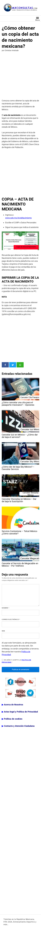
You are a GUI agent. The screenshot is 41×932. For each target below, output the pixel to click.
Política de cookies (13, 719)
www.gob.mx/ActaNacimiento (18, 218)
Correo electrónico (11, 619)
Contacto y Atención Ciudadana (19, 726)
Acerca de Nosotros (13, 704)
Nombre (5, 608)
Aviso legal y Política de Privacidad (21, 711)
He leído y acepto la (16, 661)
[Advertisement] (20, 75)
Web (3, 631)
